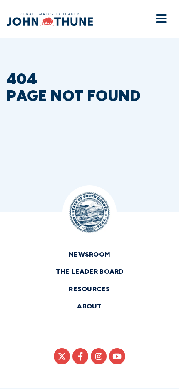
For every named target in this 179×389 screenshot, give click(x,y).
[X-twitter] (62, 356)
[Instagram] (99, 356)
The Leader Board (90, 271)
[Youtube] (117, 356)
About (89, 306)
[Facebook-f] (80, 356)
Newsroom (89, 254)
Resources (89, 289)
